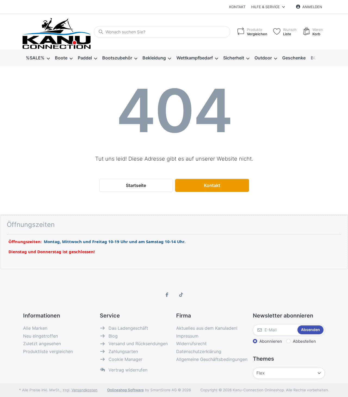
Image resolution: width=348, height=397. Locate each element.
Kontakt (237, 7)
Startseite (136, 185)
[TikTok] (181, 295)
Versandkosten (84, 390)
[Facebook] (167, 295)
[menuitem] (37, 58)
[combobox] (162, 31)
